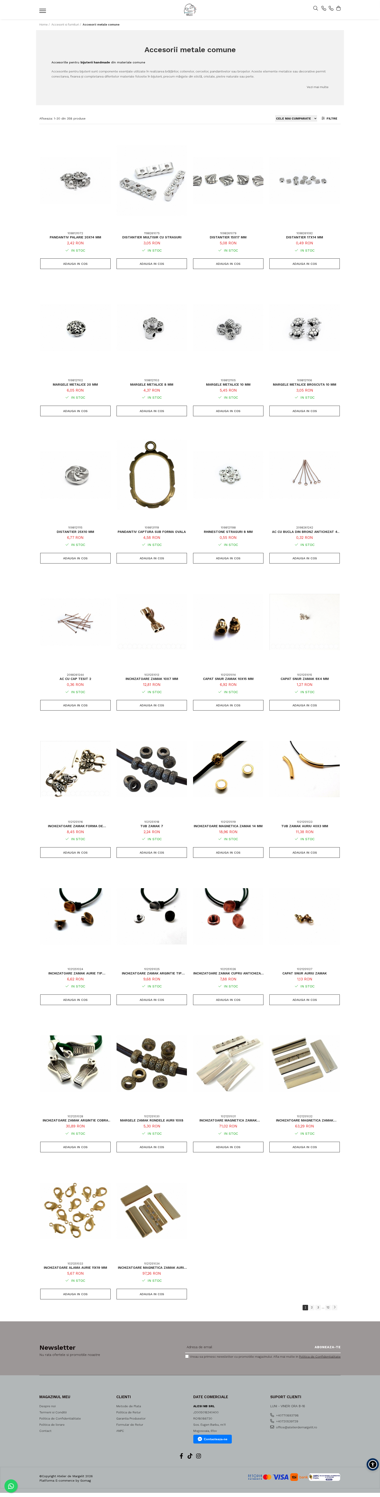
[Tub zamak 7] (152, 769)
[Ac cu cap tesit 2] (75, 622)
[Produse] (43, 12)
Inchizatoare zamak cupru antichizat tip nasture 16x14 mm (228, 973)
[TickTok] (190, 1456)
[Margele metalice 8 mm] (152, 327)
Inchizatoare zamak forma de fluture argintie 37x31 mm (75, 826)
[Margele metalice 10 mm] (228, 327)
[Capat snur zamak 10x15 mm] (228, 622)
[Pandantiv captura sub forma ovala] (152, 474)
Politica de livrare (52, 1424)
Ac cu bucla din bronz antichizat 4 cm (304, 532)
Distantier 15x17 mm (228, 237)
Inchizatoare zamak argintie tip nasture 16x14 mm (152, 973)
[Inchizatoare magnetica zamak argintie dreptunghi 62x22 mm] (304, 1063)
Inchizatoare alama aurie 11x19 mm (75, 1268)
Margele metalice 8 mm (151, 385)
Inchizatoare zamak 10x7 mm (152, 679)
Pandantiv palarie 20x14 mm (75, 237)
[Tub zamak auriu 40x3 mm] (304, 769)
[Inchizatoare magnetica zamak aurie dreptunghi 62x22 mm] (152, 1210)
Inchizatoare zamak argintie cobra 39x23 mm (75, 1120)
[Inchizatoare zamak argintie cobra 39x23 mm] (75, 1063)
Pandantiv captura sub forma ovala (152, 532)
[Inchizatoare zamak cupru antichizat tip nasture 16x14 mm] (228, 916)
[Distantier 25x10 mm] (75, 474)
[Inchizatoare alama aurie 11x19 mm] (75, 1210)
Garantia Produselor (131, 1418)
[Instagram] (199, 1456)
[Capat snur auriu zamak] (304, 916)
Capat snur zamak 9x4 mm (305, 679)
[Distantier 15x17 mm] (228, 180)
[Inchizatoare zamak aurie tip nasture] (75, 916)
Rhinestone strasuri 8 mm (228, 532)
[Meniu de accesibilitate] (373, 1464)
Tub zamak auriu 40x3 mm (304, 826)
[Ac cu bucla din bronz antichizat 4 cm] (304, 474)
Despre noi (47, 1406)
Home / (45, 24)
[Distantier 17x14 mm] (304, 180)
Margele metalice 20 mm (75, 385)
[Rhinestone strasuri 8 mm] (228, 474)
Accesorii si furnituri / (66, 24)
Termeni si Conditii (53, 1412)
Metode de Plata (128, 1406)
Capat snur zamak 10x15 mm (228, 679)
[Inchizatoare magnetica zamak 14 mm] (228, 769)
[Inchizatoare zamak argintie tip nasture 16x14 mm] (152, 916)
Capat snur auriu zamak (304, 973)
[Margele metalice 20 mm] (75, 327)
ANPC (120, 1431)
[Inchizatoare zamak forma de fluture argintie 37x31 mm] (75, 769)
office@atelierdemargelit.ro (296, 1427)
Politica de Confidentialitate (320, 1356)
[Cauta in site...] (315, 8)
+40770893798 (287, 1415)
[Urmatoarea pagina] (334, 1307)
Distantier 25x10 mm (75, 532)
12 (328, 1307)
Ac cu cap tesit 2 (75, 679)
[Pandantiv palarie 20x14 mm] (75, 180)
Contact (45, 1431)
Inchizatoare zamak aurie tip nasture (75, 973)
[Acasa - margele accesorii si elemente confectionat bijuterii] (190, 10)
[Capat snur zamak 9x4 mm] (304, 622)
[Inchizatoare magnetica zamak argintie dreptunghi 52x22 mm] (228, 1063)
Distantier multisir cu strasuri (151, 237)
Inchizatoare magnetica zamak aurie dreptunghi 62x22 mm (152, 1268)
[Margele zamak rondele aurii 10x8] (152, 1063)
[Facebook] (181, 1456)
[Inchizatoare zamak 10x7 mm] (152, 622)
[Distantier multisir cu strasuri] (152, 180)
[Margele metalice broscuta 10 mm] (304, 327)
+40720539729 (286, 1421)
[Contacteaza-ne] (324, 8)
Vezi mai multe (318, 87)
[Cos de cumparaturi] (338, 8)
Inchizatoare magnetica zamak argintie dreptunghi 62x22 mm (304, 1120)
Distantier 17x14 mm (304, 237)
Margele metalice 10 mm (228, 385)
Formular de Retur (129, 1424)
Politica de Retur (128, 1412)
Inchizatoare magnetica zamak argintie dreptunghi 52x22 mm (228, 1120)
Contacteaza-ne (215, 1439)
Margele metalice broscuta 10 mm (304, 385)
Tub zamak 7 (151, 826)
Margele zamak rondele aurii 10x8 (151, 1120)
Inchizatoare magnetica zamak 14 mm (228, 826)
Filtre (331, 118)
